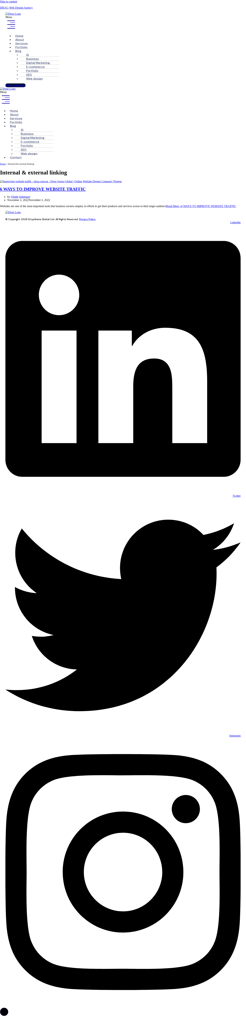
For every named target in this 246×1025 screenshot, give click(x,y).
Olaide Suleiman (20, 196)
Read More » (201, 206)
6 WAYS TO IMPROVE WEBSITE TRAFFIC (43, 189)
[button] (113, 23)
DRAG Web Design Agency (16, 7)
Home (3, 164)
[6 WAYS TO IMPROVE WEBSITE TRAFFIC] (61, 181)
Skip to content (8, 1)
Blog (18, 51)
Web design (34, 79)
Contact (16, 157)
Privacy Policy (87, 219)
